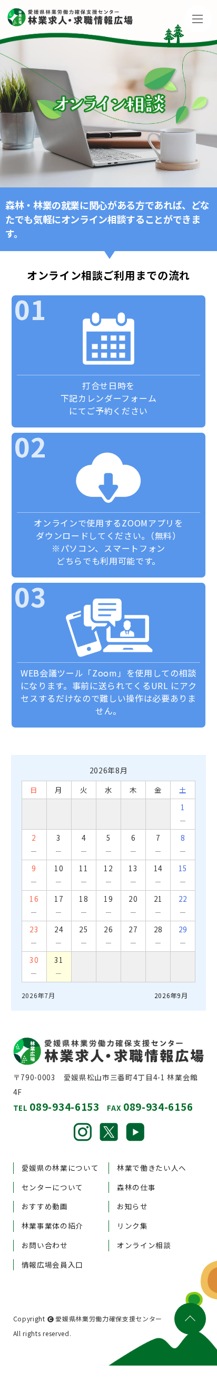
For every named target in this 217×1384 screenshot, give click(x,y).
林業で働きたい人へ (151, 1167)
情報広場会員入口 (52, 1264)
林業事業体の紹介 (52, 1225)
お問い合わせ (45, 1245)
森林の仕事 (136, 1187)
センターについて (52, 1187)
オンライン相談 (144, 1245)
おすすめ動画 (45, 1206)
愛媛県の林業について (60, 1167)
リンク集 (132, 1225)
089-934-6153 (64, 1106)
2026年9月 (171, 995)
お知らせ (132, 1206)
